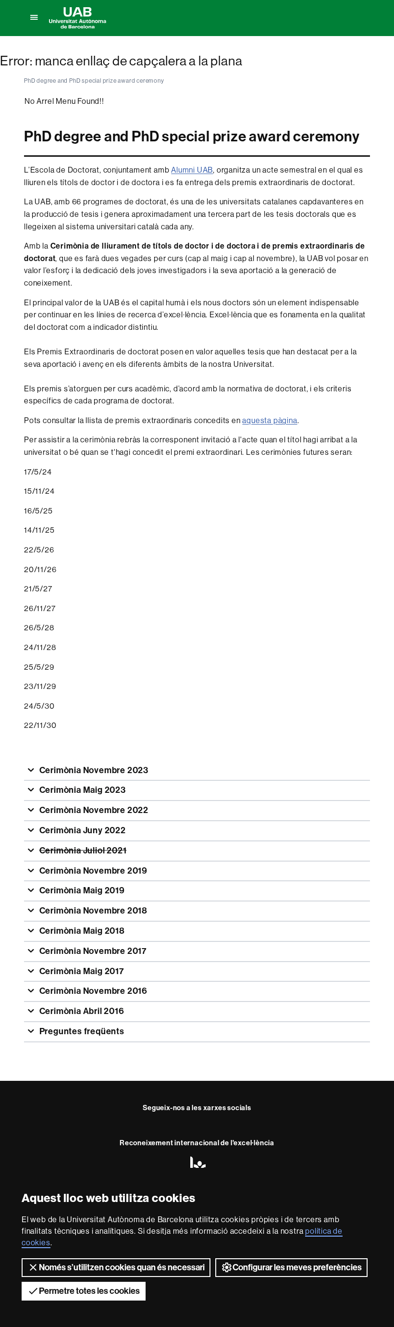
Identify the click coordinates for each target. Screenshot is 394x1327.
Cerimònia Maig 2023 (81, 790)
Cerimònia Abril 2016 (80, 1011)
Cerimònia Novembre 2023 (92, 770)
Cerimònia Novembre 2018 (92, 910)
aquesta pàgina (269, 420)
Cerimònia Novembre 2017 (92, 951)
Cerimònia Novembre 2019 (92, 870)
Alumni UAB (192, 170)
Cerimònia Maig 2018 (81, 931)
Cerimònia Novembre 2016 (92, 991)
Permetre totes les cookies (89, 1291)
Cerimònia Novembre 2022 (92, 810)
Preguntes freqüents (80, 1031)
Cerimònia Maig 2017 (80, 971)
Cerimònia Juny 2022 (81, 830)
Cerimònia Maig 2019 (81, 890)
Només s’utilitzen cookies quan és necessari (122, 1267)
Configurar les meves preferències (297, 1267)
